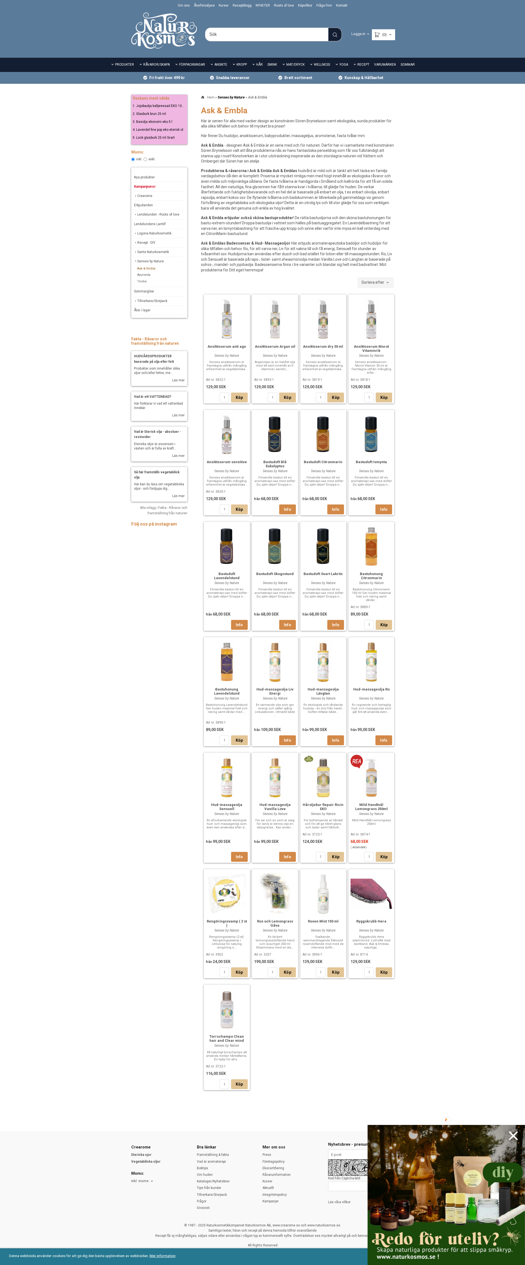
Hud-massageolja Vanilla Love (275, 807)
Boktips (202, 1168)
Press (266, 1155)
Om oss (184, 5)
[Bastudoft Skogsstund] (275, 546)
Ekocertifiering (273, 1168)
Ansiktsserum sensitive (227, 462)
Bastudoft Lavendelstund (227, 576)
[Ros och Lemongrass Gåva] (275, 893)
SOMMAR (408, 64)
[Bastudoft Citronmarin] (323, 434)
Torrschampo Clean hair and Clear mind (226, 1038)
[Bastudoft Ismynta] (371, 434)
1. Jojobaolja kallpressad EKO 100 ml (160, 106)
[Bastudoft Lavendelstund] (227, 546)
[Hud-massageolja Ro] (371, 661)
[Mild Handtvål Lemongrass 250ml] (357, 761)
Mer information (163, 1256)
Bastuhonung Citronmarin (371, 576)
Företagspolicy (273, 1162)
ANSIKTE (220, 64)
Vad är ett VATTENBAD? (152, 397)
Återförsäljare (204, 5)
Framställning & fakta (213, 1155)
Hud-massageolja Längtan (323, 691)
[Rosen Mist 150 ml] (323, 893)
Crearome (144, 196)
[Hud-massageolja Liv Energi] (275, 661)
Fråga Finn (324, 5)
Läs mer (178, 380)
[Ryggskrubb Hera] (371, 893)
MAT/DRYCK (295, 64)
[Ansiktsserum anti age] (227, 318)
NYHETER (263, 5)
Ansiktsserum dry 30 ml (323, 346)
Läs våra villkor (339, 1202)
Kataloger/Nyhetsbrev (213, 1181)
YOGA (343, 64)
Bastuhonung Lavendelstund (227, 691)
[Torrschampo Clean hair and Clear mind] (227, 1009)
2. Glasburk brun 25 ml (149, 114)
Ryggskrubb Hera (371, 921)
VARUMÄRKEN (385, 64)
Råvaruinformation (276, 1175)
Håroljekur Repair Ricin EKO (323, 807)
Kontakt (342, 5)
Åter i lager (142, 310)
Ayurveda (143, 275)
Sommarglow (144, 291)
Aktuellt (268, 1188)
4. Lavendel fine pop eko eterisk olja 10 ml (164, 130)
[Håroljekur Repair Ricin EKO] (308, 758)
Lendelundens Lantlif (150, 224)
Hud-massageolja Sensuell (226, 807)
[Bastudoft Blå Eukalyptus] (275, 434)
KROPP (242, 64)
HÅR (259, 64)
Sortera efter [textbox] (372, 282)
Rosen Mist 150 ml (323, 921)
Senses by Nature (150, 261)
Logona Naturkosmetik (154, 233)
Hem (210, 97)
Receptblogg (242, 5)
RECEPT (363, 64)
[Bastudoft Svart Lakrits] (323, 546)
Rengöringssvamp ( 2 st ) (227, 923)
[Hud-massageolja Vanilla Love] (275, 777)
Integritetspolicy (274, 1195)
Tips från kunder (209, 1188)
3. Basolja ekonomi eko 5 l (152, 122)
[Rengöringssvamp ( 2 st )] (227, 893)
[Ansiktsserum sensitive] (227, 434)
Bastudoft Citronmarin (323, 462)
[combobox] (375, 282)
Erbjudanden (143, 205)
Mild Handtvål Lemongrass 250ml (371, 807)
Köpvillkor (305, 5)
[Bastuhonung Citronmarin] (371, 546)
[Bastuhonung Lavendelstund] (227, 661)
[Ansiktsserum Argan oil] (275, 318)
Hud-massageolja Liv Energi (274, 691)
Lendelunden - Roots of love (158, 214)
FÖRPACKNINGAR (192, 64)
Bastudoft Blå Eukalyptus (275, 464)
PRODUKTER (124, 64)
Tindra (142, 281)
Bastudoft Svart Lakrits (323, 574)
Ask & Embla (146, 268)
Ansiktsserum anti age (227, 346)
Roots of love (284, 5)
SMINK (272, 64)
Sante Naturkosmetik (153, 252)
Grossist (203, 1208)
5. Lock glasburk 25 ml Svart (154, 138)
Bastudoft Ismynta (371, 462)
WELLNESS (322, 64)
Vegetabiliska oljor (146, 1162)
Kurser (224, 5)
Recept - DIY (146, 243)
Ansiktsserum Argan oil (275, 346)
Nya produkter (144, 177)
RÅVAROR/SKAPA (156, 64)
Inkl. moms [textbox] (139, 1181)
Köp (239, 397)
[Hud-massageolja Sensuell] (227, 777)
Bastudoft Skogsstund (275, 574)
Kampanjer (270, 1201)
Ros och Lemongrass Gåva (275, 923)
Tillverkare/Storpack (152, 301)
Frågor (201, 1201)
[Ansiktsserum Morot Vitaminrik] (371, 318)
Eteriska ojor (141, 1155)
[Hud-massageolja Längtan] (323, 661)
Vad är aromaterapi (211, 1162)
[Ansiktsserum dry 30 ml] (323, 318)
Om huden (205, 1175)
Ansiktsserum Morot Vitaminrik (371, 348)
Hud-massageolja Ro (371, 689)
